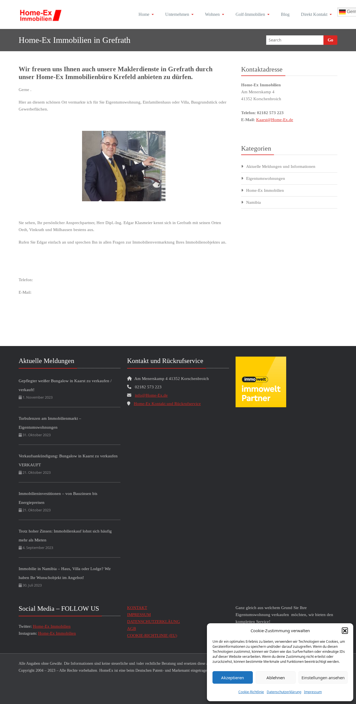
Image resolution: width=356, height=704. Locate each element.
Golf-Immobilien (250, 14)
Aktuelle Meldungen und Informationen (280, 166)
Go (330, 40)
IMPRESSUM (139, 614)
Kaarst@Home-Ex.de (274, 119)
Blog (285, 14)
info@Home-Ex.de (151, 395)
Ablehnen (275, 677)
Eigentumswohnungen (265, 178)
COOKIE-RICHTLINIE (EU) (152, 635)
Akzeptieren (232, 677)
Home (144, 14)
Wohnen (212, 14)
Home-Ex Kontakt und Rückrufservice (167, 403)
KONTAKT (137, 607)
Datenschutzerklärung (284, 692)
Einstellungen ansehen (323, 677)
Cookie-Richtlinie (251, 692)
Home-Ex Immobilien (265, 190)
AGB (131, 628)
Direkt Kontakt (314, 14)
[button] (345, 630)
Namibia (253, 202)
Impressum (313, 692)
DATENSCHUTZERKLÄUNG (153, 621)
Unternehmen (177, 14)
